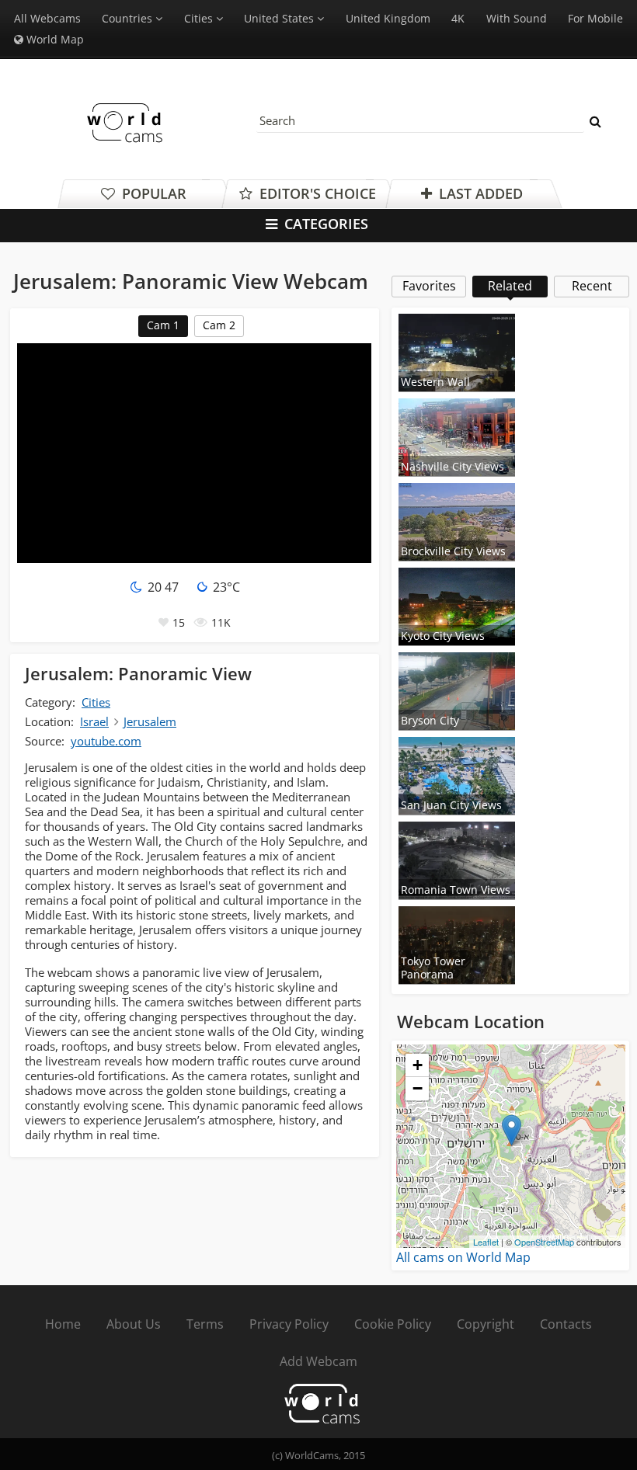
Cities (96, 702)
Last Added (479, 193)
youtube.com (106, 741)
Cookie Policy (392, 1324)
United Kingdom (388, 18)
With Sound (516, 18)
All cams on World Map (463, 1257)
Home (63, 1324)
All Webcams (47, 18)
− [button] (417, 1088)
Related (510, 285)
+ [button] (417, 1065)
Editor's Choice (316, 193)
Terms (205, 1324)
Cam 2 (219, 325)
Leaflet (486, 1241)
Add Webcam (318, 1361)
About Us (133, 1324)
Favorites (429, 285)
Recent (592, 285)
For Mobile (595, 18)
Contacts (566, 1324)
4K (458, 18)
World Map (53, 39)
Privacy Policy (289, 1324)
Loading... (508, 1146)
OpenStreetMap (544, 1241)
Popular (152, 193)
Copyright (485, 1324)
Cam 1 (163, 325)
